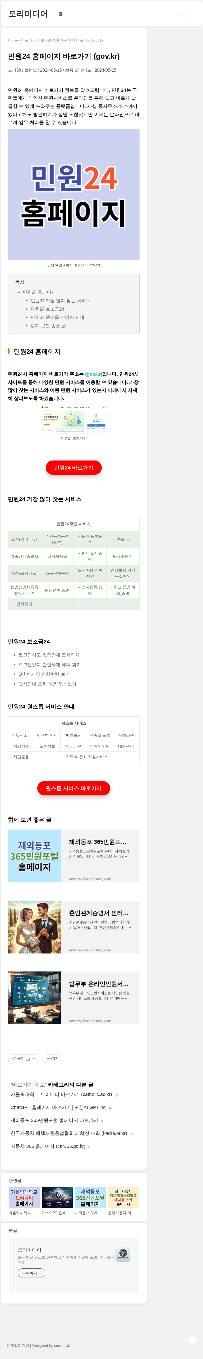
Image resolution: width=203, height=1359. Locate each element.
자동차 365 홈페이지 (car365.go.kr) (48, 1146)
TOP (192, 1340)
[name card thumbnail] (123, 1254)
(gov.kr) (93, 374)
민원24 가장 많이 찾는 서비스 (60, 300)
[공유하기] (28, 1059)
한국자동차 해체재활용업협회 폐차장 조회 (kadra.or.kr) (69, 1133)
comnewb (62, 1345)
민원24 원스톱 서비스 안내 (57, 317)
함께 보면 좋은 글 (48, 325)
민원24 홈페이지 (39, 292)
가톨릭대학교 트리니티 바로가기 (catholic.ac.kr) (61, 1094)
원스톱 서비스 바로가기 (74, 788)
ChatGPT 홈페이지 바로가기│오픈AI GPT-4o (58, 1107)
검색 (186, 14)
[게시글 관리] (34, 1059)
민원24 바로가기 (73, 468)
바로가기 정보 (28, 1085)
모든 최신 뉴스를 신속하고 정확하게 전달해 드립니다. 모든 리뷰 (66, 1259)
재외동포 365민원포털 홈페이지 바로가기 (55, 1120)
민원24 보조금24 (48, 309)
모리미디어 (28, 13)
